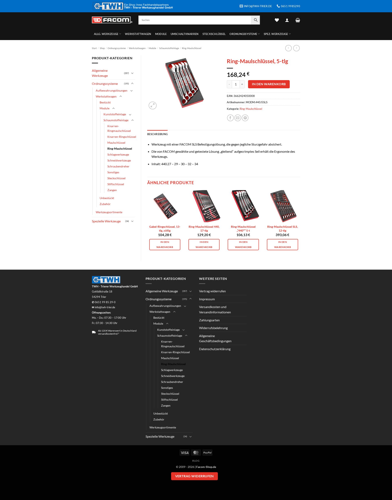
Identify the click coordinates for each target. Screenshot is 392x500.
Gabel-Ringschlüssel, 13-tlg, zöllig (164, 228)
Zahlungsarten (209, 320)
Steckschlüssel (214, 34)
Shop (102, 48)
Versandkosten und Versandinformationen (215, 309)
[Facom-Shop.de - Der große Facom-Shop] (112, 20)
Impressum (207, 299)
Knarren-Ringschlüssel (121, 136)
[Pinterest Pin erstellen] (245, 117)
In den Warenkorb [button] (164, 244)
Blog (195, 460)
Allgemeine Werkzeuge (100, 73)
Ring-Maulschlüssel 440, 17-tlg (204, 228)
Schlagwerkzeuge (118, 154)
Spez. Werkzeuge (276, 34)
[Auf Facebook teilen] (230, 117)
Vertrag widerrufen (212, 291)
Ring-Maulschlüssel (191, 48)
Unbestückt (107, 198)
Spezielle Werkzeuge (106, 221)
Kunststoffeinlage (115, 114)
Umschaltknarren (185, 34)
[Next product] (288, 48)
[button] (287, 20)
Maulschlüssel (116, 142)
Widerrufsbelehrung (213, 328)
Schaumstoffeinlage (169, 48)
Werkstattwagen (138, 34)
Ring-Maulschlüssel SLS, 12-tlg (282, 228)
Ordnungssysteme (243, 34)
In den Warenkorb (269, 84)
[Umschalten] (132, 73)
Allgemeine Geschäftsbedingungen (215, 338)
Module (161, 34)
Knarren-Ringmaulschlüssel (119, 128)
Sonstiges (113, 172)
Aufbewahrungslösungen (111, 90)
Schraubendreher (118, 166)
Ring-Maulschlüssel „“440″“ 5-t (243, 228)
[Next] (300, 222)
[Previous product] (296, 48)
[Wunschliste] (277, 20)
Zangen (112, 190)
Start (94, 48)
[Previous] (147, 222)
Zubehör (105, 204)
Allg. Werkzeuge (106, 34)
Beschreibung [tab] (157, 134)
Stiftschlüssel (115, 184)
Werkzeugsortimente (109, 212)
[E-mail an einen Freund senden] (237, 117)
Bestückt (105, 102)
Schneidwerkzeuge (119, 160)
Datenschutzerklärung (215, 349)
